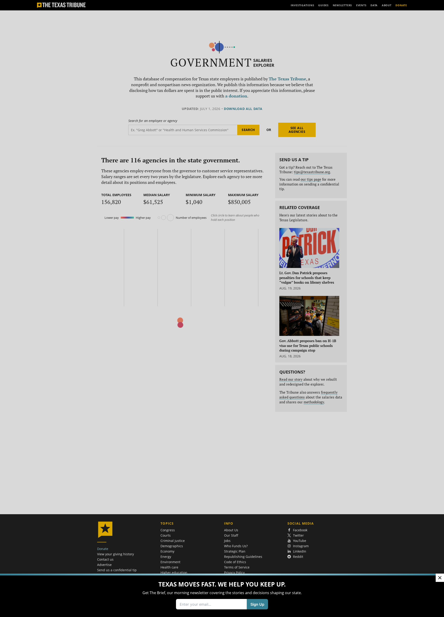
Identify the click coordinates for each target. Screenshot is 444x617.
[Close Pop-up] (440, 578)
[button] (222, 308)
